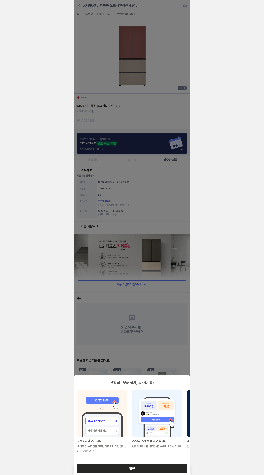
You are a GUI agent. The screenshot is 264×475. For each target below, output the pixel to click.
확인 (132, 469)
